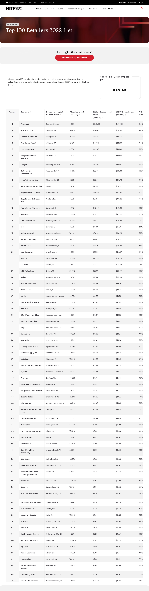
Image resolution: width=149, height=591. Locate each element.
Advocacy (49, 9)
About (38, 9)
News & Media (107, 9)
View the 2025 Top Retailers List (74, 58)
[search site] (142, 8)
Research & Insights (76, 9)
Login (141, 2)
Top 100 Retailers (12, 24)
